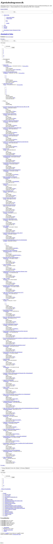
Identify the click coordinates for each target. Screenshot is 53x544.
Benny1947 (15, 398)
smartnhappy (6, 311)
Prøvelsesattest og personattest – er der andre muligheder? (15, 436)
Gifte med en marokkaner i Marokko (10, 324)
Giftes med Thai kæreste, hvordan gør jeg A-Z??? (13, 292)
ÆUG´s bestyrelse (8, 66)
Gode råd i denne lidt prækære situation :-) (11, 429)
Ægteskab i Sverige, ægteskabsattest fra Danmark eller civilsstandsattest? (18, 373)
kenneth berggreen (8, 251)
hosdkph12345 (7, 156)
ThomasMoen (7, 286)
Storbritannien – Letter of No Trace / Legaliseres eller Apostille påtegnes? (18, 443)
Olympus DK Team (16, 534)
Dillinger (6, 73)
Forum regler (5, 64)
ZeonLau (6, 121)
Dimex (5, 107)
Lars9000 (6, 227)
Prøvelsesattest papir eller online (9, 197)
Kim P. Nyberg (16, 433)
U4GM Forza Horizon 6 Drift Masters (11, 120)
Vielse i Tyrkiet (6, 387)
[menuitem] (10, 17)
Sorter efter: (13, 468)
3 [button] (3, 51)
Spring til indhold (4, 9)
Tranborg (6, 220)
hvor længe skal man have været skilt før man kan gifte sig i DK (16, 106)
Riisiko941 (6, 171)
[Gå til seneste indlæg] (21, 69)
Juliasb (5, 114)
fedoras (5, 213)
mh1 (5, 84)
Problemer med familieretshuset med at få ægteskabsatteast (15, 239)
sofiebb (5, 325)
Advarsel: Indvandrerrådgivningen (10, 71)
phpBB (6, 533)
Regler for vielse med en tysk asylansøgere (11, 317)
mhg (14, 97)
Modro (14, 391)
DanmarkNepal (7, 437)
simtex (5, 300)
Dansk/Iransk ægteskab (8, 310)
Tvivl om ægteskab (7, 264)
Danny (5, 185)
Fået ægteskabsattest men (8, 190)
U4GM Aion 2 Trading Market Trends (11, 134)
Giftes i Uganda (6, 278)
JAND (5, 241)
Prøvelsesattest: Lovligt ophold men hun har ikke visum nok (15, 331)
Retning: (23, 468)
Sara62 (5, 318)
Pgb (5, 265)
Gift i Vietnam (6, 225)
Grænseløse (15, 248)
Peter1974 (6, 258)
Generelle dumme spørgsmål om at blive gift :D (12, 232)
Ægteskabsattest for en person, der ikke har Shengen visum (15, 271)
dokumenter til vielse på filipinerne (10, 250)
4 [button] (3, 52)
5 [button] (3, 53)
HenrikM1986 (7, 178)
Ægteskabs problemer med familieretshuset (11, 169)
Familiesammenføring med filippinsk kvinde (12, 155)
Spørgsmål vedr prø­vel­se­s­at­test (9, 204)
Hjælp (4, 366)
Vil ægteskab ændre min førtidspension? (11, 162)
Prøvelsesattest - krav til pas (8, 415)
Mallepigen (6, 163)
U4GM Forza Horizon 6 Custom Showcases (12, 127)
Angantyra (6, 353)
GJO (5, 199)
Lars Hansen (15, 174)
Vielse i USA (6, 299)
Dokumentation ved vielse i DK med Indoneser (12, 352)
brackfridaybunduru (8, 451)
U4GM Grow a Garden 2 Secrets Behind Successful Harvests (15, 141)
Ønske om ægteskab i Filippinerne (10, 176)
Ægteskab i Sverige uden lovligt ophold (11, 422)
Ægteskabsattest (6, 359)
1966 (14, 269)
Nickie (5, 234)
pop (5, 444)
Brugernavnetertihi (8, 409)
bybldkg (5, 374)
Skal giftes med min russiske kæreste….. (11, 257)
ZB (7, 36)
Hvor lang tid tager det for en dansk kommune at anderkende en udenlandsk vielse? (20, 338)
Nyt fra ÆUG (25, 66)
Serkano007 (6, 346)
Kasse (5, 430)
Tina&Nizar (15, 328)
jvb (4, 206)
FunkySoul (6, 395)
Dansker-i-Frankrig (8, 402)
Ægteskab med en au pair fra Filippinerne (11, 450)
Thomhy (6, 423)
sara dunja (6, 388)
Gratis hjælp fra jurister (7, 83)
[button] (3, 45)
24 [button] (3, 55)
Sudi (5, 149)
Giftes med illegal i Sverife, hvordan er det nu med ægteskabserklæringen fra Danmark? (21, 408)
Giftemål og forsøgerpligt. (8, 380)
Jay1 (5, 458)
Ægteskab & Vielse (7, 34)
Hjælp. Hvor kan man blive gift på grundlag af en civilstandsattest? (16, 394)
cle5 (5, 339)
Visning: (3, 468)
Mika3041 (6, 272)
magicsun (15, 81)
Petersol (5, 279)
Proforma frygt (6, 148)
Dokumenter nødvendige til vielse (10, 218)
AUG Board (10, 36)
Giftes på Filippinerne (7, 457)
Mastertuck (6, 381)
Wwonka (6, 293)
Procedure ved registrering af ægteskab (11, 285)
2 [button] (3, 50)
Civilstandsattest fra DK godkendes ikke (11, 401)
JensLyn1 (6, 416)
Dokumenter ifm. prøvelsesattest (9, 113)
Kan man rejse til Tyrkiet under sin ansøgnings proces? (14, 345)
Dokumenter (5, 183)
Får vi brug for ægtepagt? (8, 211)
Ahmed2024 (6, 367)
